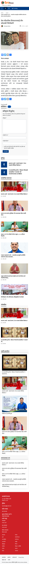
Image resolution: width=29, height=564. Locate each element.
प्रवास (16, 535)
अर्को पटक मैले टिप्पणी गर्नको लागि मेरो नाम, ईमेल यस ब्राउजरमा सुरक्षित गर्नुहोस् (14, 147)
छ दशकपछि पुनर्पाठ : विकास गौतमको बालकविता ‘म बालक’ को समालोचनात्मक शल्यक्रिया (18, 172)
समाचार (7, 13)
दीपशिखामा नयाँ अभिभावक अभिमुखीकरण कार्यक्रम (12, 297)
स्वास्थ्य (16, 551)
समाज (16, 548)
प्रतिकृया (5, 118)
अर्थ (2, 537)
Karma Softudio (24, 562)
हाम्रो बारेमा (4, 557)
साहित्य (3, 546)
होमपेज (2, 13)
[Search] (5, 8)
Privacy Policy (21, 557)
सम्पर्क (9, 560)
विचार (16, 544)
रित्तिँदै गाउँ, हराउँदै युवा (7, 414)
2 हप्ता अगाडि (4, 196)
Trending (15, 8)
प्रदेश (3, 551)
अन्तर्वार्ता (3, 542)
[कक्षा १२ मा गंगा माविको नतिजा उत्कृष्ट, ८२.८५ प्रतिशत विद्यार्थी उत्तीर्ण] (14, 227)
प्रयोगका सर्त (14, 557)
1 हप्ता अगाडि (4, 343)
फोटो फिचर (17, 537)
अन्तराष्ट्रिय (4, 539)
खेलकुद (3, 544)
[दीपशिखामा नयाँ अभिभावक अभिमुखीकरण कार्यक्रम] (14, 289)
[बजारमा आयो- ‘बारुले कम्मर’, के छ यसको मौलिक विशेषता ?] (14, 186)
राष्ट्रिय (16, 542)
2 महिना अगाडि (4, 217)
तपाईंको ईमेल (6, 141)
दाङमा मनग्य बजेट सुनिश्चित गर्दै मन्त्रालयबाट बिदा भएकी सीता (13, 214)
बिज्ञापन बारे (4, 560)
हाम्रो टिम (9, 557)
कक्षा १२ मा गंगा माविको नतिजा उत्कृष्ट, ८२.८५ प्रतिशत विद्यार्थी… (13, 235)
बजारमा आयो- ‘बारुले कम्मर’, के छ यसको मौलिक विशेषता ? (17, 164)
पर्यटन (3, 548)
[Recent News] (9, 8)
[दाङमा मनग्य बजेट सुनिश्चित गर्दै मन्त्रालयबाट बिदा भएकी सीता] (14, 206)
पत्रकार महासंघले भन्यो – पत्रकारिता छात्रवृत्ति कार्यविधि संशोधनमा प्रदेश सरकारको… (13, 256)
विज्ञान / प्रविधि (18, 546)
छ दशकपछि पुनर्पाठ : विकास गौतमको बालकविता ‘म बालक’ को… (14, 341)
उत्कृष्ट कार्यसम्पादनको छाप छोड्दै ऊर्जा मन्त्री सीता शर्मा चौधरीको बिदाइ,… (13, 277)
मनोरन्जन (17, 539)
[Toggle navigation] (2, 8)
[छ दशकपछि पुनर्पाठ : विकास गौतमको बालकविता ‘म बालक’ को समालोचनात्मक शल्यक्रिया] (14, 332)
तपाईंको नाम (5, 135)
